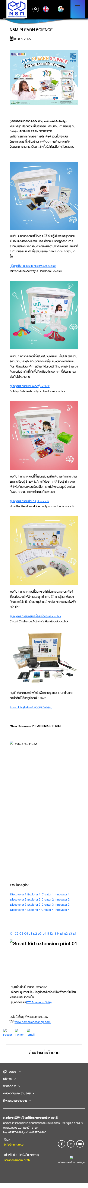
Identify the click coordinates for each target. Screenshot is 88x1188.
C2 (17, 933)
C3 (21, 933)
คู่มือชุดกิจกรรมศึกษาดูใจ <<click (29, 501)
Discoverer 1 (18, 894)
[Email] (31, 1032)
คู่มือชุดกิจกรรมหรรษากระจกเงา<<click (33, 265)
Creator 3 (47, 904)
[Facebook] (7, 1032)
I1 (48, 933)
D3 (40, 933)
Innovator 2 (62, 899)
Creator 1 (47, 894)
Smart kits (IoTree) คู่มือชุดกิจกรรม (31, 707)
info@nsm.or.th (14, 1144)
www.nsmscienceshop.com (33, 1021)
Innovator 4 (62, 909)
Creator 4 (47, 909)
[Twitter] (19, 1032)
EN (45, 9)
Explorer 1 (34, 894)
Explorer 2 (34, 899)
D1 (30, 933)
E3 (70, 933)
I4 (58, 933)
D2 (35, 933)
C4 (26, 933)
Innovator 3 (62, 904)
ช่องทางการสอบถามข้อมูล (71, 1162)
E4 (74, 933)
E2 (66, 933)
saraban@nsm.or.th (17, 1159)
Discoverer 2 (18, 899)
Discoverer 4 (18, 909)
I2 (51, 933)
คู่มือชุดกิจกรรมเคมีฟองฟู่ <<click (30, 386)
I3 (55, 933)
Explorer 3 (34, 904)
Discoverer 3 (18, 904)
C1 (12, 933)
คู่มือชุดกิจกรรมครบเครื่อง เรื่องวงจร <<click (35, 616)
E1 (61, 933)
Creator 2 (47, 899)
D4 (44, 933)
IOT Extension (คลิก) (39, 1002)
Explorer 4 (34, 909)
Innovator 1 (62, 894)
